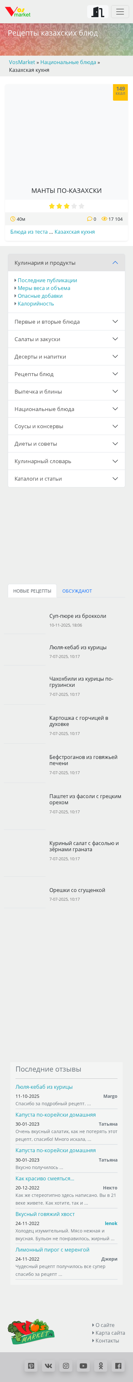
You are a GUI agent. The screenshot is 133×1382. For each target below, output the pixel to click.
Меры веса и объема (44, 288)
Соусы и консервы (39, 426)
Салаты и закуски (37, 339)
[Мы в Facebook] (118, 1366)
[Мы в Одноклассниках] (100, 1366)
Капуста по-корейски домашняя (55, 1114)
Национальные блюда (44, 409)
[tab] (32, 590)
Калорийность (36, 303)
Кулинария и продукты (45, 262)
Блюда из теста (29, 231)
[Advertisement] (66, 985)
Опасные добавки (40, 295)
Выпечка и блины (38, 391)
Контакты (106, 1340)
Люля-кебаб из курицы (44, 1086)
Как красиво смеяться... (44, 1178)
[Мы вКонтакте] (48, 1366)
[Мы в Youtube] (83, 1366)
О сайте (104, 1325)
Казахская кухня (75, 231)
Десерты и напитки (40, 356)
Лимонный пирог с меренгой (52, 1249)
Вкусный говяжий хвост (45, 1214)
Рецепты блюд (34, 374)
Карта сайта (109, 1332)
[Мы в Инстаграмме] (65, 1366)
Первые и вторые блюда (47, 321)
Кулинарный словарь (43, 461)
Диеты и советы (36, 443)
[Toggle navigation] (120, 11)
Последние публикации (47, 280)
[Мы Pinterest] (31, 1366)
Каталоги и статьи (38, 478)
